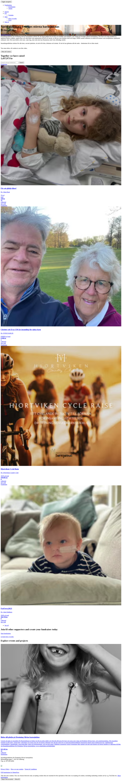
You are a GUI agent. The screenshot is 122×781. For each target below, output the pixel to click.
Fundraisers (11, 7)
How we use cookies (17, 769)
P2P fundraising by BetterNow (10, 772)
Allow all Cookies (6, 51)
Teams (10, 8)
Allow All (17, 779)
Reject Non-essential (7, 779)
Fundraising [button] (8, 5)
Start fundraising (6, 35)
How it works (12, 18)
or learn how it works (7, 636)
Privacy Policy (5, 769)
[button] (6, 13)
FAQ (9, 20)
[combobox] (9, 63)
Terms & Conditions (31, 769)
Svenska (10, 15)
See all (7, 625)
